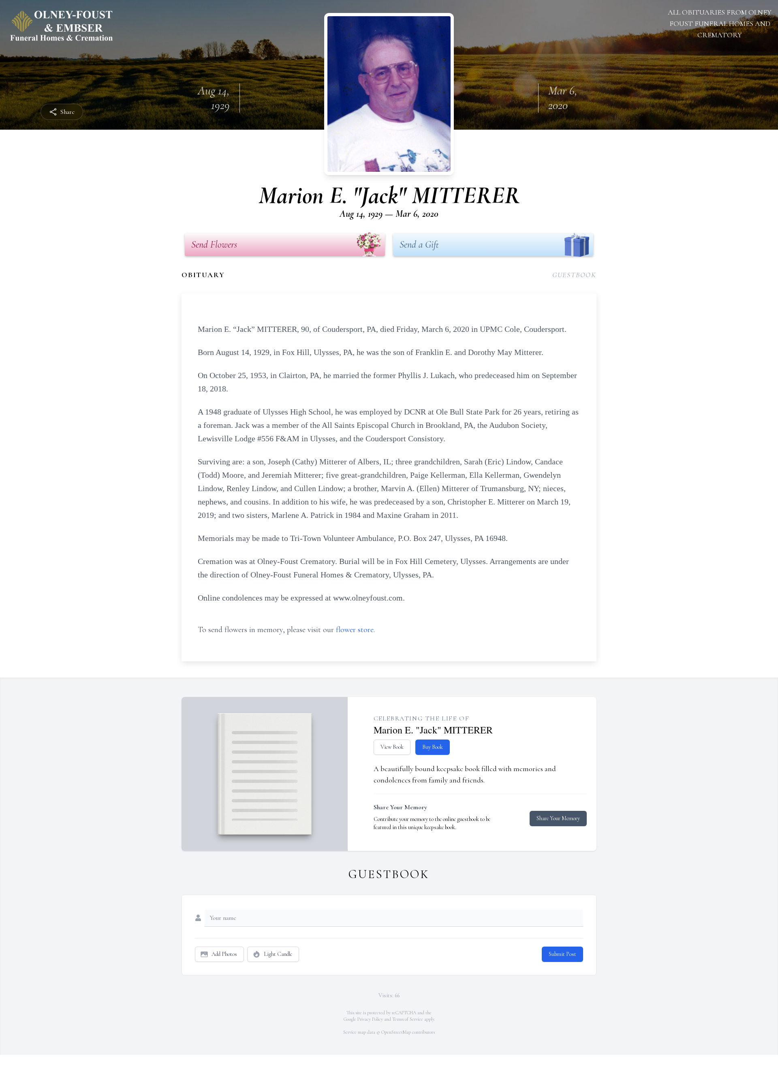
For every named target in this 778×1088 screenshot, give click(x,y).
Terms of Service (407, 1019)
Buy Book (432, 747)
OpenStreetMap (396, 1032)
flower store (355, 630)
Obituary (203, 274)
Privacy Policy (370, 1019)
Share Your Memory (558, 818)
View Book (392, 747)
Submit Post (562, 954)
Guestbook (574, 274)
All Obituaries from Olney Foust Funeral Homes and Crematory (720, 23)
